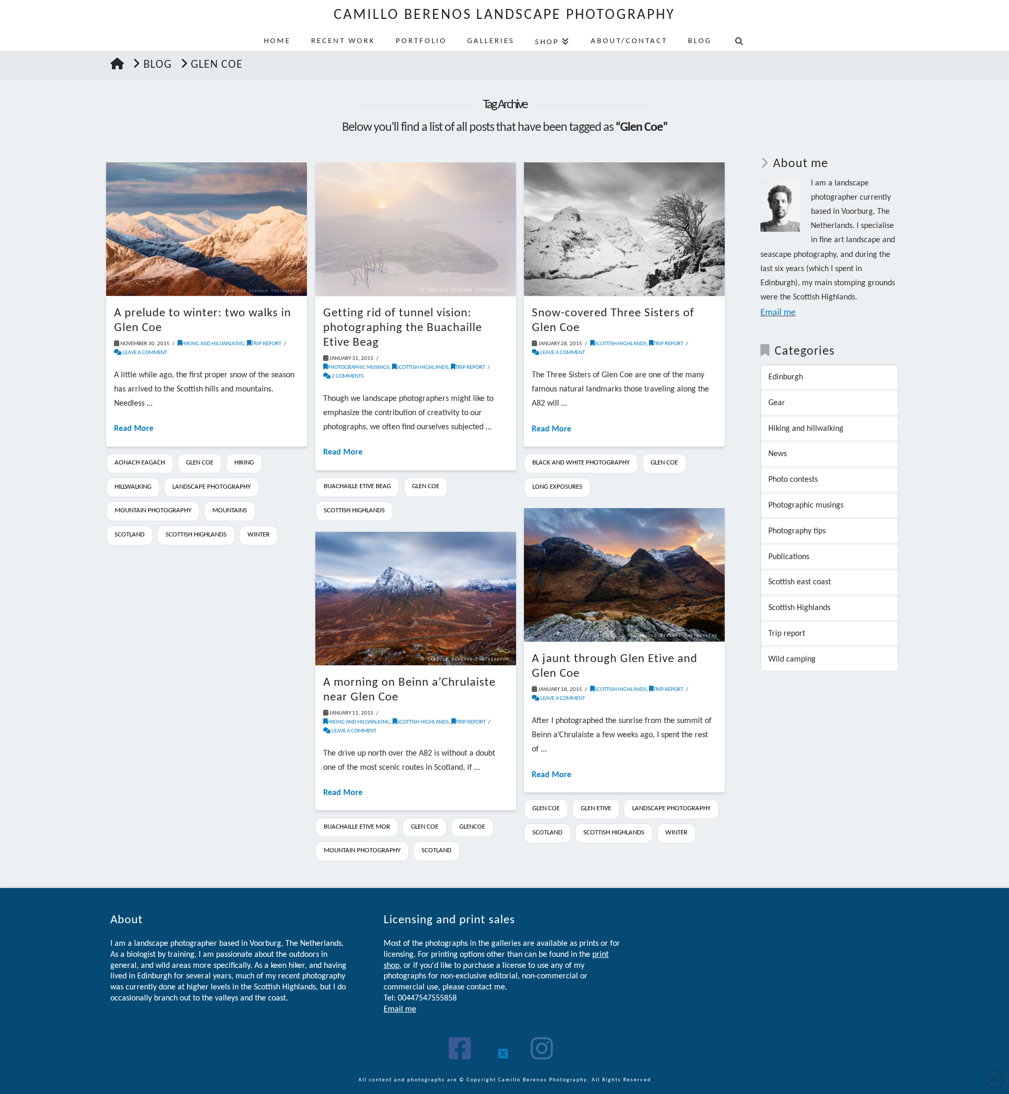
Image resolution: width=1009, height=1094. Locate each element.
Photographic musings (358, 367)
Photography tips (797, 531)
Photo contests (793, 480)
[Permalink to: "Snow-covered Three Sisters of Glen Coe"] (624, 229)
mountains (229, 510)
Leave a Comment (144, 353)
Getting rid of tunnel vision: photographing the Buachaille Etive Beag (402, 328)
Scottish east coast (799, 582)
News (777, 454)
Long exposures (557, 486)
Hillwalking (133, 486)
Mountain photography (153, 510)
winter (259, 534)
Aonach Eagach (140, 462)
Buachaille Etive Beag (357, 486)
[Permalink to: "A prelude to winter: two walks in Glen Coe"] (206, 229)
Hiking (244, 462)
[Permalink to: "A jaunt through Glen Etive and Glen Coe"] (624, 575)
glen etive (596, 808)
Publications (788, 557)
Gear (776, 403)
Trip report (266, 344)
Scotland (130, 534)
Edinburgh (785, 377)
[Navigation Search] (738, 39)
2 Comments (347, 376)
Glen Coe (199, 462)
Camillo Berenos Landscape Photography (505, 15)
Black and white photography (581, 462)
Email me (778, 313)
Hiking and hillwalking (213, 344)
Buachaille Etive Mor (357, 826)
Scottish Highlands (196, 534)
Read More (133, 429)
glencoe (472, 826)
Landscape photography (211, 486)
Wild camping (792, 659)
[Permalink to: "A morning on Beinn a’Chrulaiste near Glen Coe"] (415, 599)
